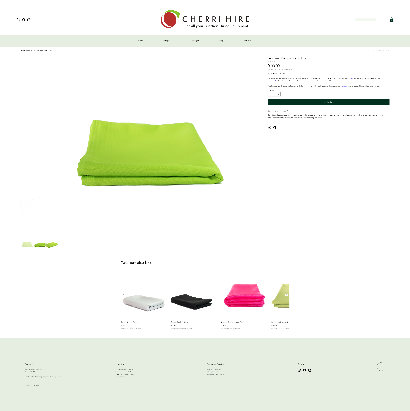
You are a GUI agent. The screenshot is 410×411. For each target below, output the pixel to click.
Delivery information (135, 328)
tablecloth (273, 81)
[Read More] (381, 366)
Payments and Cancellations (216, 374)
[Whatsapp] (18, 19)
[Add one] (278, 94)
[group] (205, 300)
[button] (392, 19)
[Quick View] (145, 295)
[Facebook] (23, 19)
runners (350, 78)
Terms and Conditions (213, 369)
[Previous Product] (123, 295)
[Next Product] (286, 295)
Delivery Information (213, 372)
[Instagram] (29, 19)
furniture (344, 86)
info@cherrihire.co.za (36, 369)
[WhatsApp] (270, 127)
